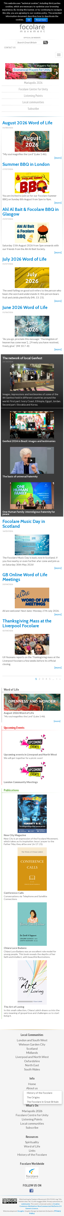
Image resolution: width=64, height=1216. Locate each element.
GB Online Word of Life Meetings (24, 577)
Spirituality (32, 1142)
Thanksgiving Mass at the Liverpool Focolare (26, 623)
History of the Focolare (39, 1092)
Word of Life (11, 689)
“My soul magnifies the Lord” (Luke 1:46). (24, 716)
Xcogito (21, 1211)
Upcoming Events (14, 728)
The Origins (33, 1097)
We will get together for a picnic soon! (23, 750)
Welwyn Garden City (32, 1044)
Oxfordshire (32, 1061)
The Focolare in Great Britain (43, 1101)
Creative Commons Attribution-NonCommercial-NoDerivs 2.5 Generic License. (41, 1206)
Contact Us (10, 47)
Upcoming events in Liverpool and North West (30, 746)
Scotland (32, 1048)
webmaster (25, 1204)
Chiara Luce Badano (15, 947)
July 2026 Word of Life (24, 259)
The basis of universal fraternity (20, 476)
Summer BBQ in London (26, 164)
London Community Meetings (21, 774)
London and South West (32, 1040)
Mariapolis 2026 (33, 83)
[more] (58, 157)
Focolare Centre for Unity (33, 89)
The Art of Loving (14, 1006)
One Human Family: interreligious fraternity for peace (28, 513)
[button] (7, 71)
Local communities (33, 102)
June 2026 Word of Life (24, 307)
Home (32, 1084)
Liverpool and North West (32, 1057)
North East (32, 1065)
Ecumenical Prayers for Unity (29, 70)
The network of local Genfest (22, 358)
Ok (29, 20)
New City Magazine (15, 835)
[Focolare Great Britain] (31, 1191)
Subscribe (33, 108)
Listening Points (33, 96)
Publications (11, 790)
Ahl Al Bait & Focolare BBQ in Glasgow (30, 212)
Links (32, 1150)
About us (32, 1088)
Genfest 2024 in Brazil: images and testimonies (28, 441)
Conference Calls (14, 892)
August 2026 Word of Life (27, 122)
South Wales (32, 1069)
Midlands (32, 1052)
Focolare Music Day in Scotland (23, 524)
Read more (41, 20)
